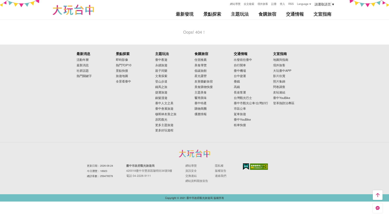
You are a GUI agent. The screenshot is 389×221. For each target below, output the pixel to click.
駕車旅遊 (240, 114)
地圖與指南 (280, 59)
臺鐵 (237, 81)
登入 (282, 4)
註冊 (274, 4)
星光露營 (200, 76)
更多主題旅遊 (164, 125)
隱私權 (219, 165)
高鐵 (237, 87)
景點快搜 (122, 70)
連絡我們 (220, 176)
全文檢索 (249, 4)
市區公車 (240, 108)
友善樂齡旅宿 (203, 81)
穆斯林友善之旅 (165, 114)
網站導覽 (235, 4)
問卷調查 (279, 87)
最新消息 (83, 65)
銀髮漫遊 (161, 98)
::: (225, 3)
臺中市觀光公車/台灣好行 (251, 103)
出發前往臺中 (243, 59)
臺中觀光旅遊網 (73, 9)
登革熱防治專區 (283, 103)
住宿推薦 (200, 59)
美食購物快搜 (203, 87)
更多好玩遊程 (164, 130)
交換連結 (191, 176)
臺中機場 (240, 70)
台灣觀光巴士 (243, 98)
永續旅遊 (161, 65)
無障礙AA (259, 166)
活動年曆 (83, 59)
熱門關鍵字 (84, 76)
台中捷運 (240, 76)
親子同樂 (161, 70)
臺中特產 (200, 103)
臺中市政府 (194, 153)
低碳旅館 (200, 70)
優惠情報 (200, 114)
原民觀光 (161, 119)
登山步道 (161, 81)
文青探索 (161, 76)
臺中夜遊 (161, 59)
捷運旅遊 (161, 92)
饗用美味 (200, 98)
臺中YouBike (242, 119)
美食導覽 (200, 65)
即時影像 (122, 59)
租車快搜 (240, 125)
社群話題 (83, 70)
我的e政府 (246, 166)
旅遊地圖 (122, 76)
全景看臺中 (123, 81)
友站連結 (279, 92)
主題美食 (200, 92)
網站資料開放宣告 (196, 181)
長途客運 (240, 92)
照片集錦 (279, 81)
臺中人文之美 (164, 103)
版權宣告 (220, 170)
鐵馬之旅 (161, 87)
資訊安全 (191, 170)
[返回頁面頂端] (378, 195)
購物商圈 (200, 108)
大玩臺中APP (282, 70)
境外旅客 (263, 4)
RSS (291, 4)
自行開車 (240, 65)
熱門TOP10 (123, 65)
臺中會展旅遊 (164, 108)
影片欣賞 (279, 76)
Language (302, 4)
